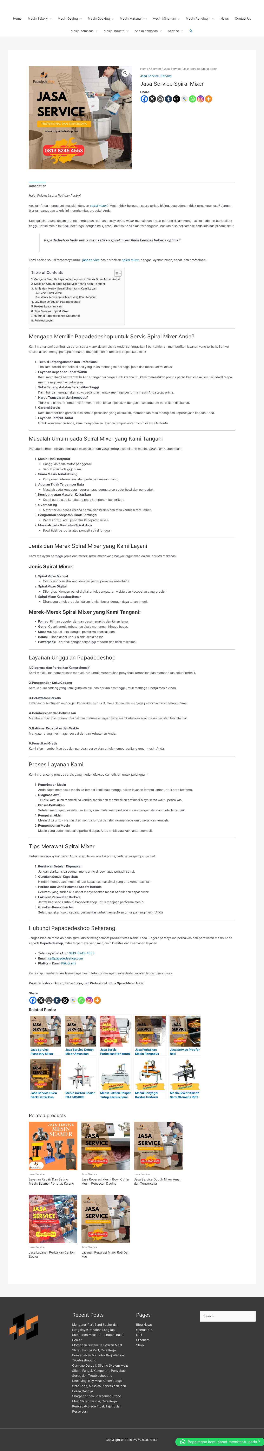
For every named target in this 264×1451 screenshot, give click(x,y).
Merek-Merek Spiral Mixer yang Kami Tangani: (68, 297)
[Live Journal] (73, 1000)
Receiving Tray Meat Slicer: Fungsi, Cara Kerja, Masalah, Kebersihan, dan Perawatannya (99, 1386)
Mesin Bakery (38, 18)
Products (142, 1340)
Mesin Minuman (164, 18)
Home (17, 18)
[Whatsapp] (192, 99)
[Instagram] (200, 99)
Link (139, 1335)
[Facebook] (144, 99)
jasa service (91, 260)
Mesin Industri (114, 31)
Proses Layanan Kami (48, 306)
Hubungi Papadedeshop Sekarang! (57, 315)
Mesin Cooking (99, 18)
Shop (140, 1345)
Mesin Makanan (131, 18)
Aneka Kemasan (146, 31)
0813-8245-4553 (81, 953)
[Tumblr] (168, 99)
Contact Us (243, 18)
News (224, 18)
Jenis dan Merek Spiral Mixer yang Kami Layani (65, 288)
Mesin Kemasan (82, 31)
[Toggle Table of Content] (115, 273)
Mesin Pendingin (198, 18)
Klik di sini (68, 963)
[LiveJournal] (184, 99)
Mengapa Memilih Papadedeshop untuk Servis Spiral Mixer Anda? (77, 279)
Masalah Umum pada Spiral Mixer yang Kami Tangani (69, 283)
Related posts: (43, 320)
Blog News (144, 1325)
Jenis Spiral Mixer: (51, 292)
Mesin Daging (68, 18)
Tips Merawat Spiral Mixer (51, 311)
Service (173, 31)
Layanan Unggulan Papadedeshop (57, 301)
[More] (208, 99)
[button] (191, 31)
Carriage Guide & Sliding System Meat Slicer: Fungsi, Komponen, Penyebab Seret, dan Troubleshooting (100, 1371)
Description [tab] (37, 186)
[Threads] (176, 99)
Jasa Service (172, 68)
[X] (152, 99)
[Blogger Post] (160, 99)
